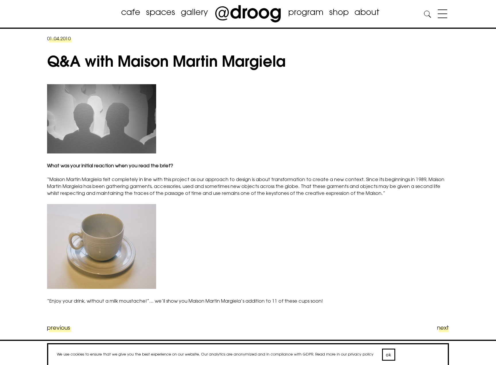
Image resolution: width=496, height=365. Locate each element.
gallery (194, 13)
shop (339, 13)
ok (389, 355)
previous (58, 328)
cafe (130, 13)
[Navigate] (441, 15)
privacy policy (360, 354)
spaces (160, 13)
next (443, 328)
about (366, 13)
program (305, 13)
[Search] (427, 15)
